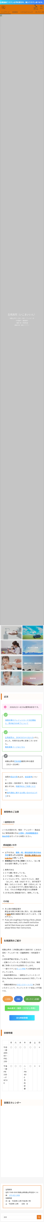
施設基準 (28, 776)
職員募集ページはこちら (15, 747)
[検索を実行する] (39, 1217)
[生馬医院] (3, 7)
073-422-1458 (14, 1195)
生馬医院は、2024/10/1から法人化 (19, 737)
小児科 (8, 999)
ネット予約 (21, 968)
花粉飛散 (17, 761)
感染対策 (14, 776)
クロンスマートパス (25, 984)
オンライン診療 (32, 999)
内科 (18, 999)
